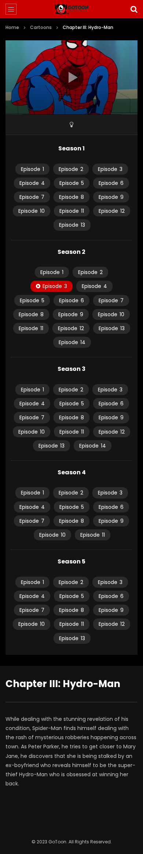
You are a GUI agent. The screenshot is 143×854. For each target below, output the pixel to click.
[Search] (134, 9)
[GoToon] (71, 9)
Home (12, 27)
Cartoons (41, 27)
